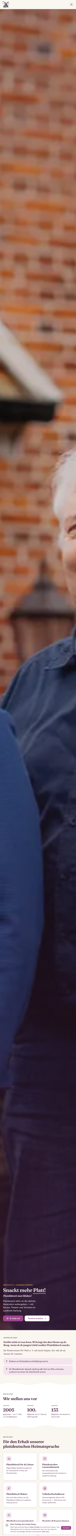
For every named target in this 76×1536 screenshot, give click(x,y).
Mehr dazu (45, 1532)
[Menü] (71, 4)
